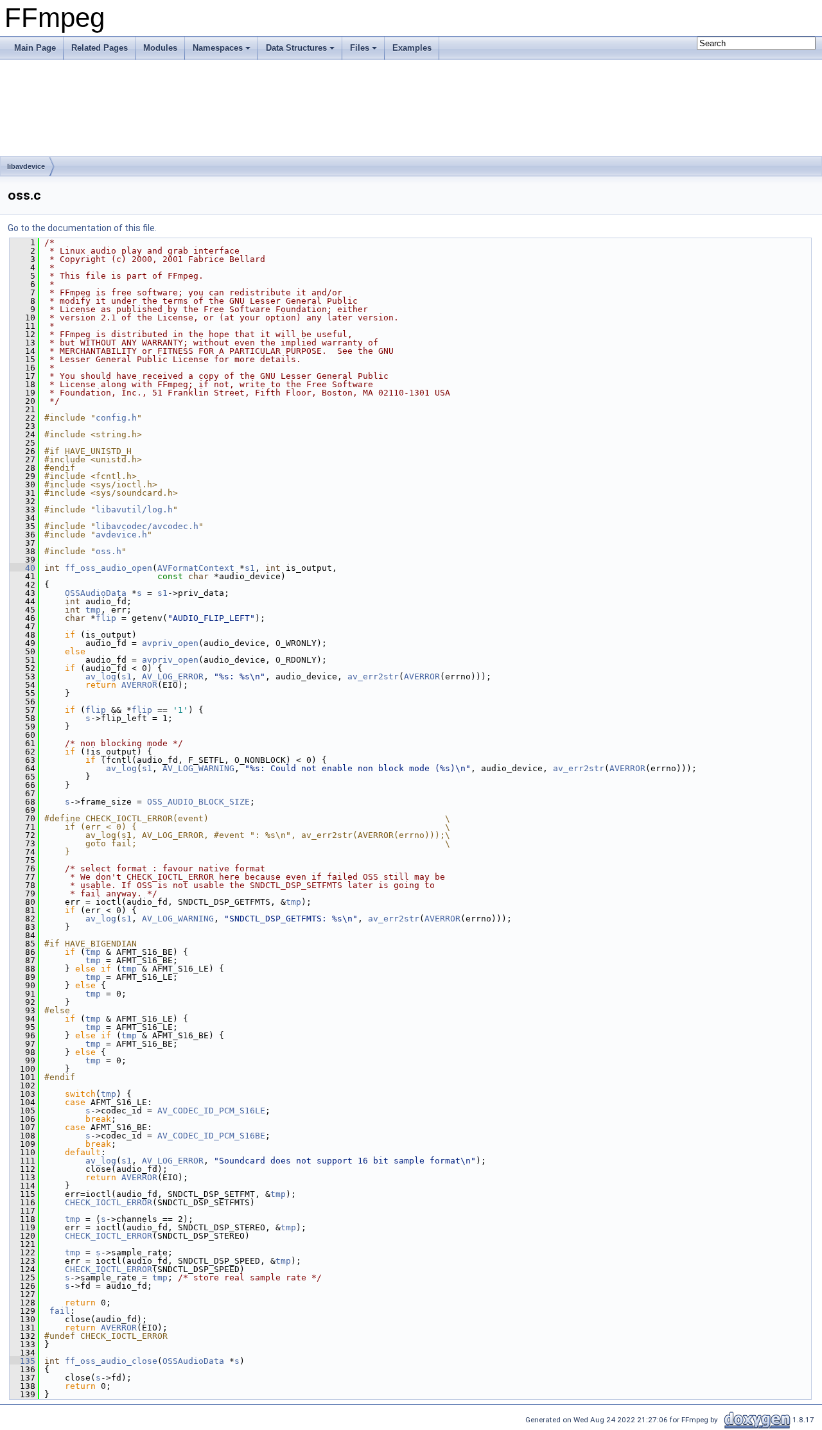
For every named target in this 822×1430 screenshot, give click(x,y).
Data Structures (296, 48)
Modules (160, 48)
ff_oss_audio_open (108, 568)
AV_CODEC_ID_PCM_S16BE (211, 1135)
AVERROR (422, 676)
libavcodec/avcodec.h (147, 526)
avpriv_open (170, 643)
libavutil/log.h (134, 509)
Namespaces (218, 48)
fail (59, 1311)
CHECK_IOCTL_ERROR (108, 1202)
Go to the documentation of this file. (82, 228)
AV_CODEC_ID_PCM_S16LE (211, 1110)
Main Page (35, 48)
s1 (250, 568)
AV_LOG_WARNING (198, 768)
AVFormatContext (195, 568)
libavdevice (26, 166)
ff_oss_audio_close (111, 1361)
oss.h (108, 551)
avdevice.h (121, 534)
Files (359, 48)
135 (22, 1361)
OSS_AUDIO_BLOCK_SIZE (198, 802)
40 (22, 568)
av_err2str (373, 676)
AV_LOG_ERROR (173, 676)
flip (106, 618)
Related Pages (99, 48)
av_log (100, 676)
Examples (412, 48)
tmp (93, 610)
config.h (116, 418)
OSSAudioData (96, 593)
